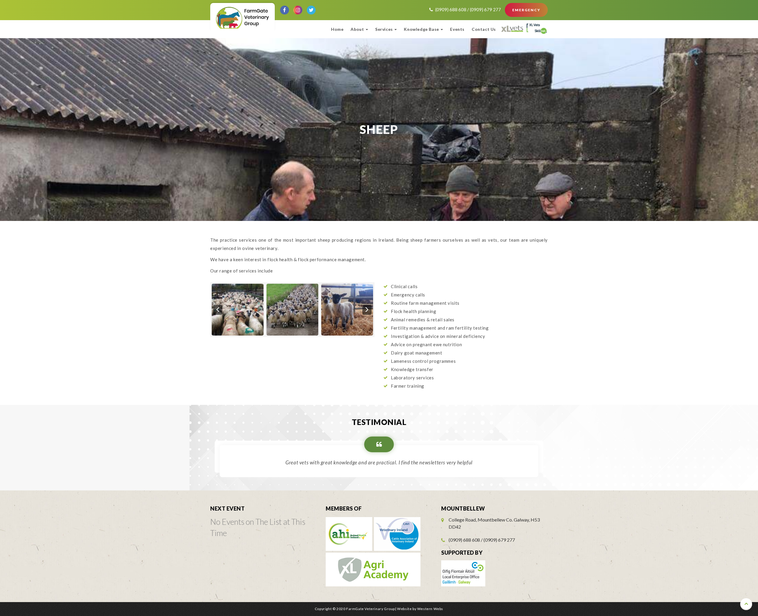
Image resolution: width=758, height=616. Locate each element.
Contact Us (484, 29)
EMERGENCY (526, 10)
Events (457, 29)
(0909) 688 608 (451, 9)
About (358, 29)
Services (384, 29)
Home (337, 29)
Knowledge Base (422, 29)
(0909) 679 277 (486, 9)
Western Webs (430, 609)
